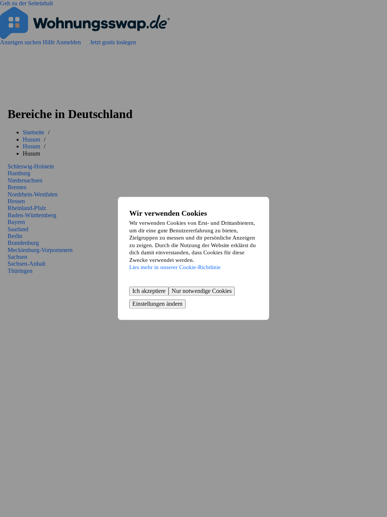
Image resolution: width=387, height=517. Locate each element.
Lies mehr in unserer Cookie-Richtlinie (175, 267)
